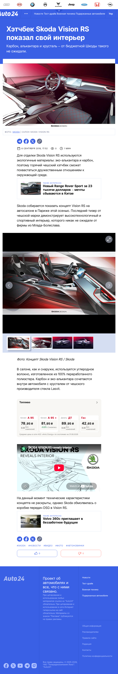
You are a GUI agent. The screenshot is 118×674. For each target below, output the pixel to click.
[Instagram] (34, 665)
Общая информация (91, 626)
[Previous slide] (9, 285)
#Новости (34, 545)
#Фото (59, 545)
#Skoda (21, 545)
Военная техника (66, 13)
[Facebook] (6, 665)
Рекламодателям (90, 632)
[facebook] (26, 141)
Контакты (86, 650)
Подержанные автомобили (90, 13)
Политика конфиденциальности (97, 656)
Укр (111, 13)
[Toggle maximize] (109, 239)
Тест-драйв (50, 13)
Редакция (86, 644)
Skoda (16, 132)
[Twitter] (13, 665)
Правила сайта (89, 638)
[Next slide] (109, 285)
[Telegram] (27, 665)
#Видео (48, 545)
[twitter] (32, 141)
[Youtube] (20, 665)
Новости (38, 13)
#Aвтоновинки (75, 545)
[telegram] (19, 141)
